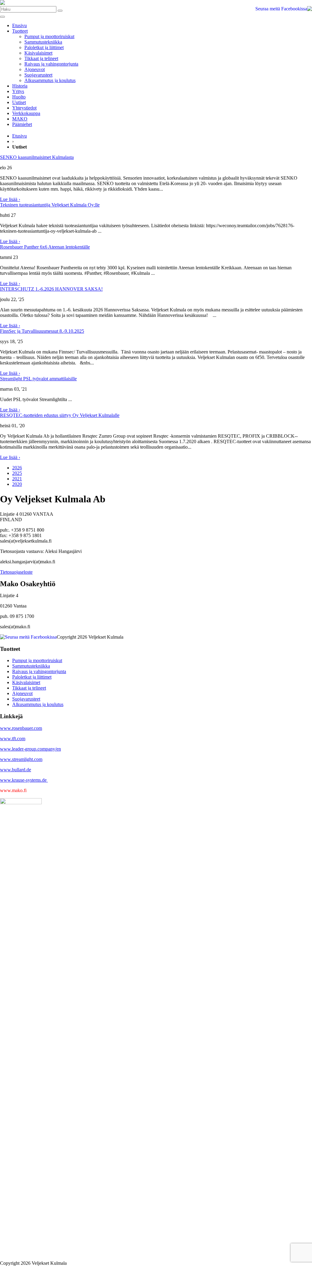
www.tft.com (12, 738)
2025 (17, 473)
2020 (17, 484)
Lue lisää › (10, 199)
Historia (19, 85)
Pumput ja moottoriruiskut (49, 36)
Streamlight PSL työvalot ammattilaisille (38, 378)
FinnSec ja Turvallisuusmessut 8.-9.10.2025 (42, 331)
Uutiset (19, 102)
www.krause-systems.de (24, 780)
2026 (17, 467)
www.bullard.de (15, 769)
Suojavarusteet (38, 74)
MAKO (19, 118)
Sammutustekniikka (43, 42)
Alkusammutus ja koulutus (50, 80)
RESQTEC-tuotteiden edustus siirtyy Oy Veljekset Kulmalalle (59, 415)
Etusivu (19, 25)
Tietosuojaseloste (16, 572)
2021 (17, 478)
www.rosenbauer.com (21, 728)
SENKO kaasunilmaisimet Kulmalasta (37, 157)
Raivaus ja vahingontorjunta (51, 63)
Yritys (18, 91)
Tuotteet (20, 31)
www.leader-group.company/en (30, 748)
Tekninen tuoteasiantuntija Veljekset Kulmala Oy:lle (50, 204)
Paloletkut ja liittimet (44, 47)
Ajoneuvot (34, 69)
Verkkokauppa (26, 113)
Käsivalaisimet (38, 53)
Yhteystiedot (24, 107)
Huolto (19, 96)
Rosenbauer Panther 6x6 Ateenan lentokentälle (45, 246)
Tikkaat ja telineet (41, 58)
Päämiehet (22, 124)
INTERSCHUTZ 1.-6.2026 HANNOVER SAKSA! (51, 289)
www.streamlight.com (21, 759)
